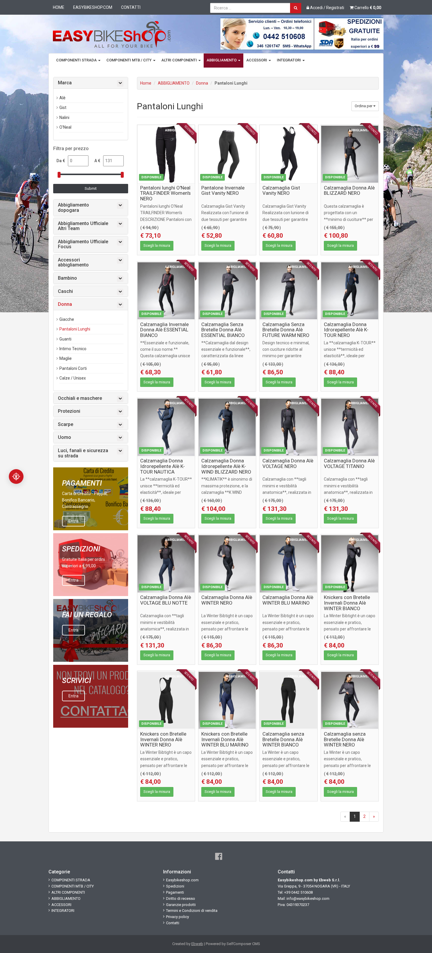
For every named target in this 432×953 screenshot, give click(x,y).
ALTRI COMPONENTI (179, 60)
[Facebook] (218, 856)
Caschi (65, 291)
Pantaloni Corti (73, 368)
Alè (62, 97)
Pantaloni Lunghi (74, 329)
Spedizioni (175, 886)
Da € (60, 160)
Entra (73, 521)
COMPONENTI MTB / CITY (129, 60)
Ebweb (197, 944)
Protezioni (69, 411)
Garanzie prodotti (181, 904)
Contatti (130, 7)
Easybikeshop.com (92, 7)
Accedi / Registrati (326, 7)
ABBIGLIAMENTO (222, 60)
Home (58, 7)
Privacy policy (177, 917)
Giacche (66, 319)
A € (97, 160)
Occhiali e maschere (80, 398)
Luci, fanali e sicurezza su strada (83, 453)
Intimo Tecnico (72, 348)
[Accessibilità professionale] (16, 476)
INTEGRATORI (289, 60)
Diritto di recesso (180, 898)
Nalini (64, 117)
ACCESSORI (257, 60)
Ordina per (364, 106)
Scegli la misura (156, 245)
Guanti (65, 339)
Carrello (367, 7)
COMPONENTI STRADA (77, 60)
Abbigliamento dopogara (73, 207)
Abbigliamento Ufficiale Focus (83, 244)
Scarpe (65, 424)
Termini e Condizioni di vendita (191, 910)
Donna (202, 83)
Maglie (65, 358)
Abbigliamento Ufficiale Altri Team (83, 226)
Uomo (64, 437)
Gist (62, 107)
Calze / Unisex (72, 378)
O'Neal (65, 127)
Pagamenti (175, 892)
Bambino (67, 278)
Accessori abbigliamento (73, 262)
